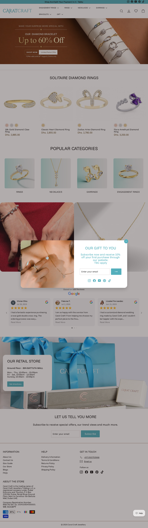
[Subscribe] (116, 271)
